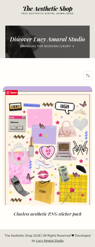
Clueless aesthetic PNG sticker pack (48, 214)
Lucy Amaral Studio (50, 240)
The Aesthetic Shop (47, 8)
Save (13, 92)
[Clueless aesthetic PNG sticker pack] (47, 145)
